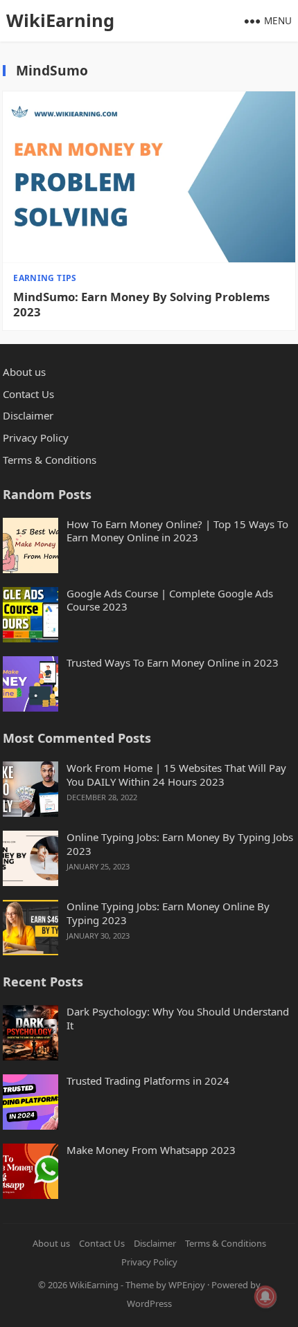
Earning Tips (44, 278)
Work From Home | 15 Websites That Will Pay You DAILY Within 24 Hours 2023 (176, 774)
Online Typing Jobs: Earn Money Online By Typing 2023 (168, 913)
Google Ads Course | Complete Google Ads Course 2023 (170, 600)
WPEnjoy (186, 1285)
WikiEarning (60, 20)
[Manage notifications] (265, 1296)
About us (24, 372)
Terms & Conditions (49, 460)
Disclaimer (28, 415)
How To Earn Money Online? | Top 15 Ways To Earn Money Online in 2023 (177, 531)
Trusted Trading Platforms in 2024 (148, 1080)
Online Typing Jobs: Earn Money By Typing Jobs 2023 (180, 844)
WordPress (149, 1303)
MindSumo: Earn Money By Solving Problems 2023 (141, 304)
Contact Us (28, 394)
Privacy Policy (36, 437)
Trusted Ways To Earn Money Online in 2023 (173, 662)
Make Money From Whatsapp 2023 (151, 1150)
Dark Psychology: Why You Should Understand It (178, 1018)
